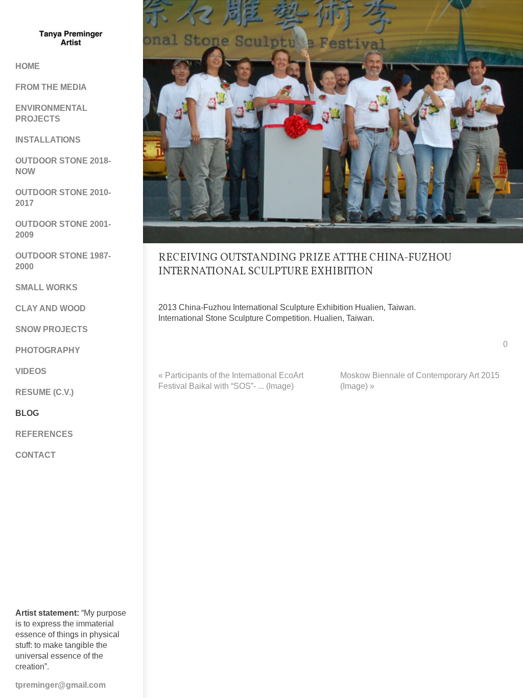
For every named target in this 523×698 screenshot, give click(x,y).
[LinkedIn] (102, 15)
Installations (48, 139)
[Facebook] (41, 15)
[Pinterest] (61, 15)
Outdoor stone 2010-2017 (63, 197)
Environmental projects (51, 113)
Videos (30, 371)
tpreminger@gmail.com (60, 685)
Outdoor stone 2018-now (63, 166)
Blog (27, 413)
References (44, 434)
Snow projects (51, 329)
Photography (47, 350)
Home (27, 66)
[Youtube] (82, 15)
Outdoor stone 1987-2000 (63, 261)
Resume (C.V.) (44, 392)
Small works (46, 287)
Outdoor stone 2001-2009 (63, 229)
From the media (51, 87)
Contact (35, 455)
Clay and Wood (50, 308)
